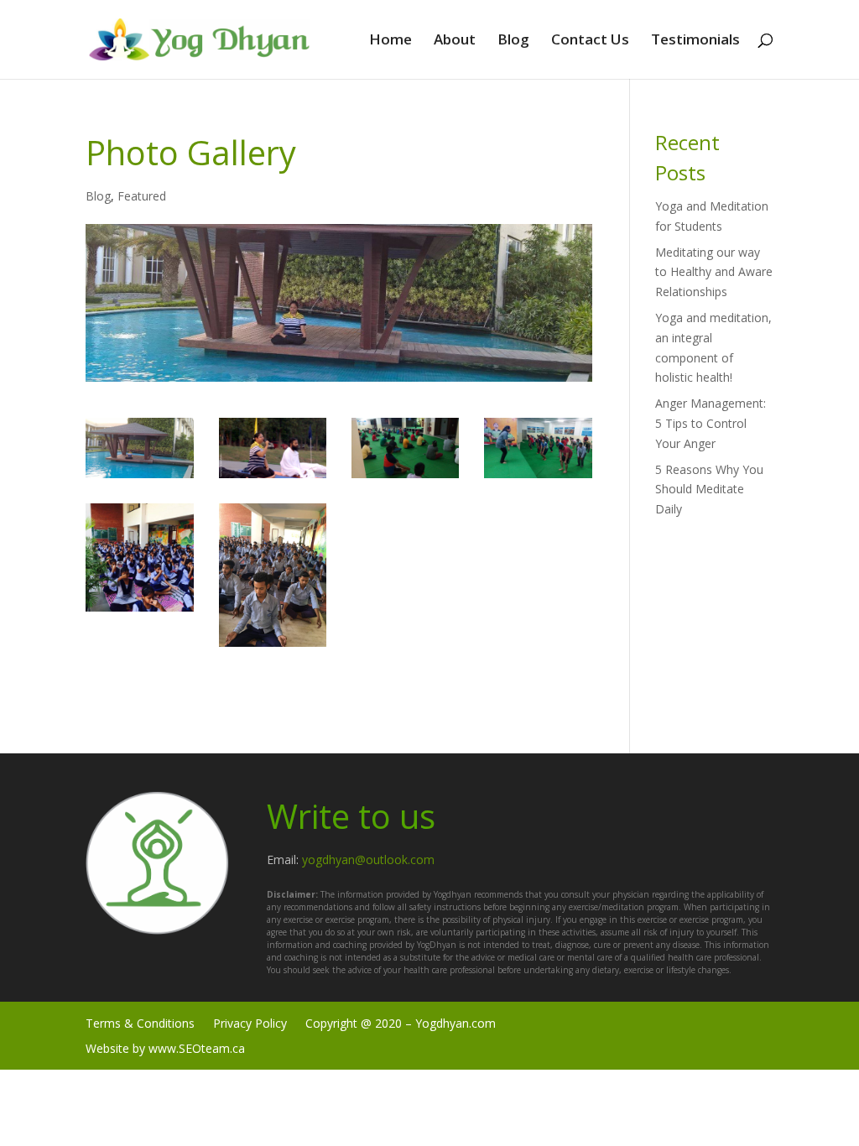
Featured (141, 196)
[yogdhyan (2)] (139, 611)
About (455, 41)
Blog (513, 41)
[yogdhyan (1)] (139, 478)
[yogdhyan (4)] (405, 478)
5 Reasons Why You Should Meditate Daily (709, 489)
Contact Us (590, 41)
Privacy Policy (250, 1022)
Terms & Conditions (140, 1022)
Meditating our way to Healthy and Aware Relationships (714, 272)
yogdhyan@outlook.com (368, 859)
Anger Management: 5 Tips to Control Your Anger (710, 423)
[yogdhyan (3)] (537, 478)
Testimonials (695, 41)
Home (390, 41)
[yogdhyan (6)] (272, 478)
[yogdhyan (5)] (272, 646)
